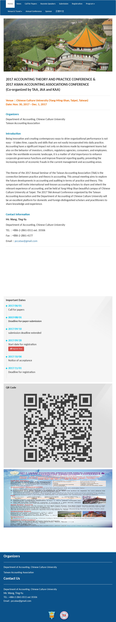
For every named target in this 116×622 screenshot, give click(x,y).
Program (89, 4)
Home (10, 4)
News (18, 4)
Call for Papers (31, 4)
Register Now (17, 349)
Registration (77, 4)
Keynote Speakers (47, 4)
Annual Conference (34, 11)
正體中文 (60, 11)
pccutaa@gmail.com (26, 241)
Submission (63, 4)
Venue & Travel (14, 11)
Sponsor (48, 11)
